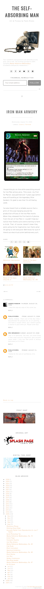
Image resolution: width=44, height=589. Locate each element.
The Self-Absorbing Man (22, 11)
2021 (7, 489)
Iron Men (9, 556)
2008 (8, 580)
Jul (8, 566)
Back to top (8, 400)
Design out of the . (32, 588)
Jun (8, 568)
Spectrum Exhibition (13, 550)
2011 (7, 510)
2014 (7, 504)
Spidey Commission (13, 558)
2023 (8, 485)
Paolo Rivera (13, 316)
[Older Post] (38, 292)
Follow (34, 83)
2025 (8, 481)
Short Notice (11, 554)
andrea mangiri (14, 303)
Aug (8, 524)
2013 (7, 506)
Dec (8, 516)
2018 (7, 496)
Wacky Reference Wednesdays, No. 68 (20, 552)
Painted (28, 124)
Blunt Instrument (12, 548)
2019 (7, 494)
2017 (7, 498)
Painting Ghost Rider (14, 528)
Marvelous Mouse (12, 526)
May (9, 570)
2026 (8, 479)
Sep (8, 522)
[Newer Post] (5, 292)
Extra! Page (11, 538)
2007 (8, 583)
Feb (8, 576)
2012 (7, 508)
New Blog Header (12, 560)
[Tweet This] (16, 242)
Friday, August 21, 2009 (31, 316)
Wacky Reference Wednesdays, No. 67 (20, 562)
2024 (8, 483)
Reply (10, 310)
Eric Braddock (14, 333)
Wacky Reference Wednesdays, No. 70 (20, 536)
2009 (8, 514)
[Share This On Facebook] (11, 242)
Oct (8, 520)
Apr (8, 572)
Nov (9, 518)
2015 (7, 502)
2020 (8, 492)
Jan (8, 578)
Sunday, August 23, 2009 (29, 333)
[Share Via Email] (28, 242)
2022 (8, 487)
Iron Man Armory (12, 542)
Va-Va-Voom (11, 564)
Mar (8, 574)
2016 (7, 500)
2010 (7, 512)
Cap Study (10, 546)
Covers (21, 124)
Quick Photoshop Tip (14, 534)
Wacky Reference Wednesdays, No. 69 (20, 544)
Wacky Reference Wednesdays (20, 63)
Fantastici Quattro (13, 540)
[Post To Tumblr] (24, 242)
